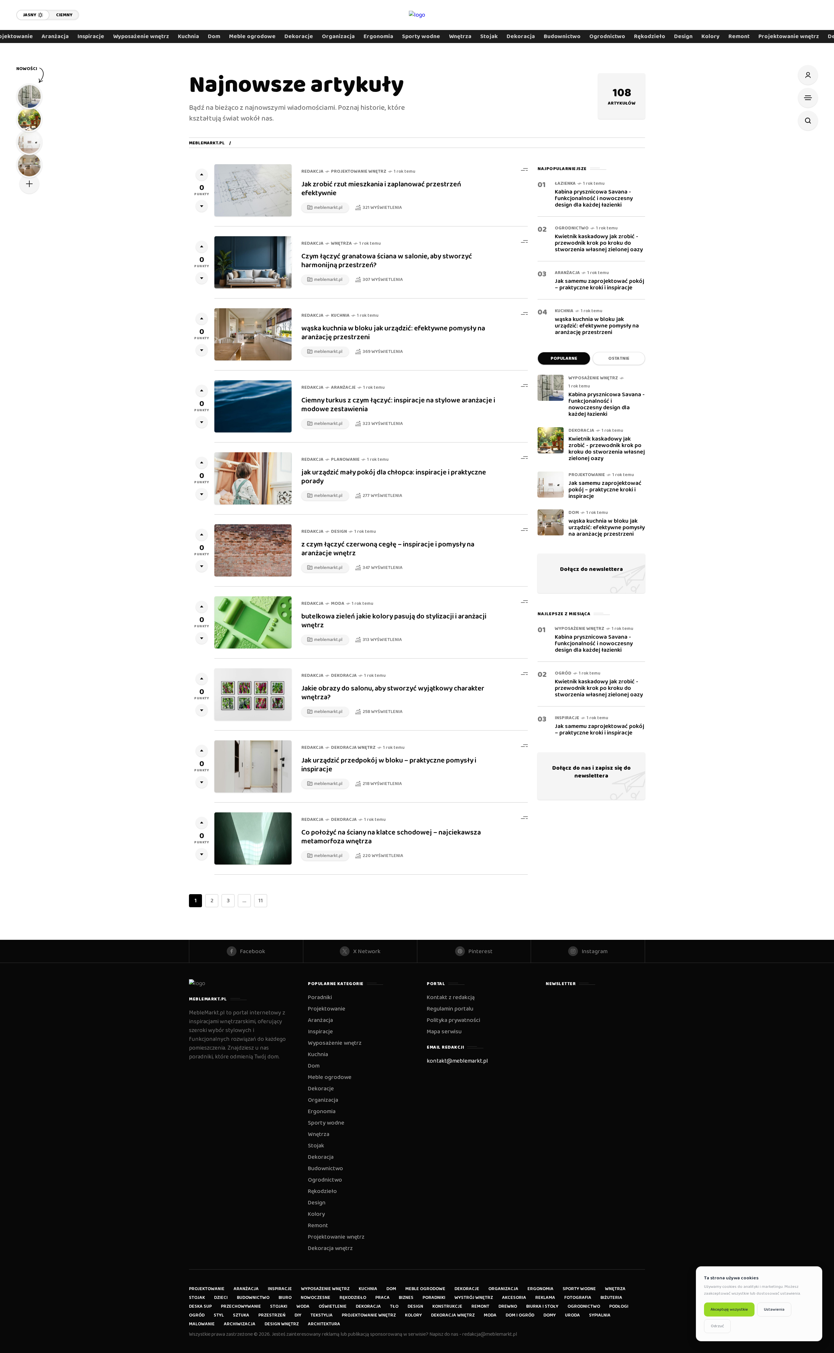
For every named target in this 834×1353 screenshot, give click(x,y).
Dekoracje (321, 1088)
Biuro (285, 1297)
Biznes (406, 1297)
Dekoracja (344, 675)
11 (260, 900)
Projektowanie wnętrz (358, 171)
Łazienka (565, 183)
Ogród (563, 673)
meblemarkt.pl (207, 143)
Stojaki (278, 1306)
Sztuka (241, 1315)
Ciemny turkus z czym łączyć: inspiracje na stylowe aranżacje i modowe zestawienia (398, 405)
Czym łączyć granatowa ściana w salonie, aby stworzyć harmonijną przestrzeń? (386, 261)
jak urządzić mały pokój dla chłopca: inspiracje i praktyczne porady (393, 477)
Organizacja (323, 1100)
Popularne (564, 358)
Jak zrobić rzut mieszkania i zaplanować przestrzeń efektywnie (381, 189)
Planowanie (345, 459)
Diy (298, 1315)
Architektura (324, 1324)
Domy (549, 1315)
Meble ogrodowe (330, 1077)
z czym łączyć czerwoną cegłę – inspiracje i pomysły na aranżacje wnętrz (387, 549)
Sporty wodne (326, 1123)
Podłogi (618, 1306)
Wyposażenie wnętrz (593, 378)
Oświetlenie (333, 1306)
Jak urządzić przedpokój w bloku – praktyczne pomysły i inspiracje (388, 765)
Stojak (316, 1145)
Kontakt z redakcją (451, 997)
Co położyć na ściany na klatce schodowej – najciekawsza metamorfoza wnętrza (391, 837)
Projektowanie (586, 475)
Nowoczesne (315, 1297)
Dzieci (221, 1297)
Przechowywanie (241, 1306)
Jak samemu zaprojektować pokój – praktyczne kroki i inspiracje (599, 284)
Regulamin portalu (450, 1008)
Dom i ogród (520, 1315)
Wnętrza (341, 243)
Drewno (507, 1306)
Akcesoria (514, 1297)
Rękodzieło (322, 1191)
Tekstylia (321, 1315)
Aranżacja (567, 272)
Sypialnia (600, 1315)
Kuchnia (340, 315)
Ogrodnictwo (572, 228)
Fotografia (577, 1297)
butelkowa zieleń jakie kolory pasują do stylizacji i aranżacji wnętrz (393, 621)
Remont (318, 1225)
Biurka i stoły (542, 1306)
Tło (394, 1306)
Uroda (572, 1315)
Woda (302, 1306)
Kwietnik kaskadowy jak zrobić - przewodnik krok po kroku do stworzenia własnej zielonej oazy (599, 243)
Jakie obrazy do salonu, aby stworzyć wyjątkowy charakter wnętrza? (392, 693)
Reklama (545, 1297)
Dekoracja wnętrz (353, 747)
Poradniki (320, 997)
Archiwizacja (239, 1324)
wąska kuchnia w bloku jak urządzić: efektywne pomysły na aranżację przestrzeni (393, 333)
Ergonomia (322, 1111)
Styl (219, 1315)
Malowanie (202, 1324)
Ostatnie (618, 358)
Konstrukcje (447, 1306)
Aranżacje (343, 387)
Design (339, 531)
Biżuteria (611, 1297)
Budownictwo (325, 1168)
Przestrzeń (271, 1315)
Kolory (316, 1214)
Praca (382, 1297)
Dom (573, 512)
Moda (337, 603)
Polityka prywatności (453, 1020)
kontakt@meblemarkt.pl (457, 1061)
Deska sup (200, 1306)
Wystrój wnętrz (473, 1297)
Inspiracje (567, 718)
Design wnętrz (282, 1324)
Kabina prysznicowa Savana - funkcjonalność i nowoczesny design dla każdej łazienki (594, 198)
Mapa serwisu (444, 1031)
